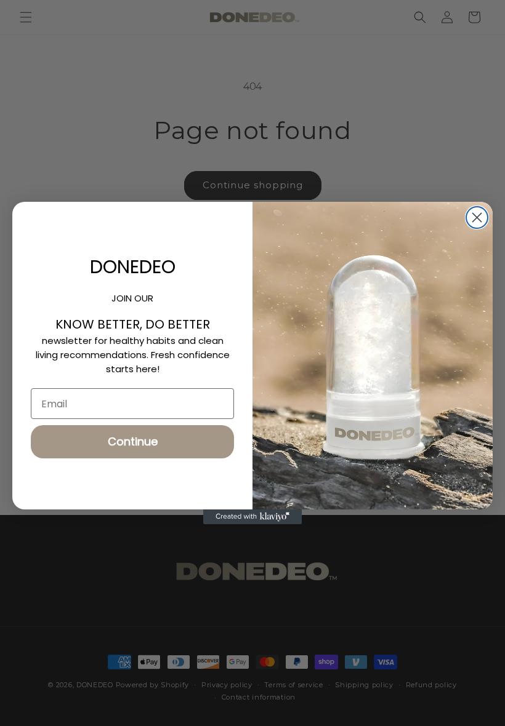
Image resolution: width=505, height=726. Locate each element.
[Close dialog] (477, 217)
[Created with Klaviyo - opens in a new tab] (252, 516)
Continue (133, 441)
